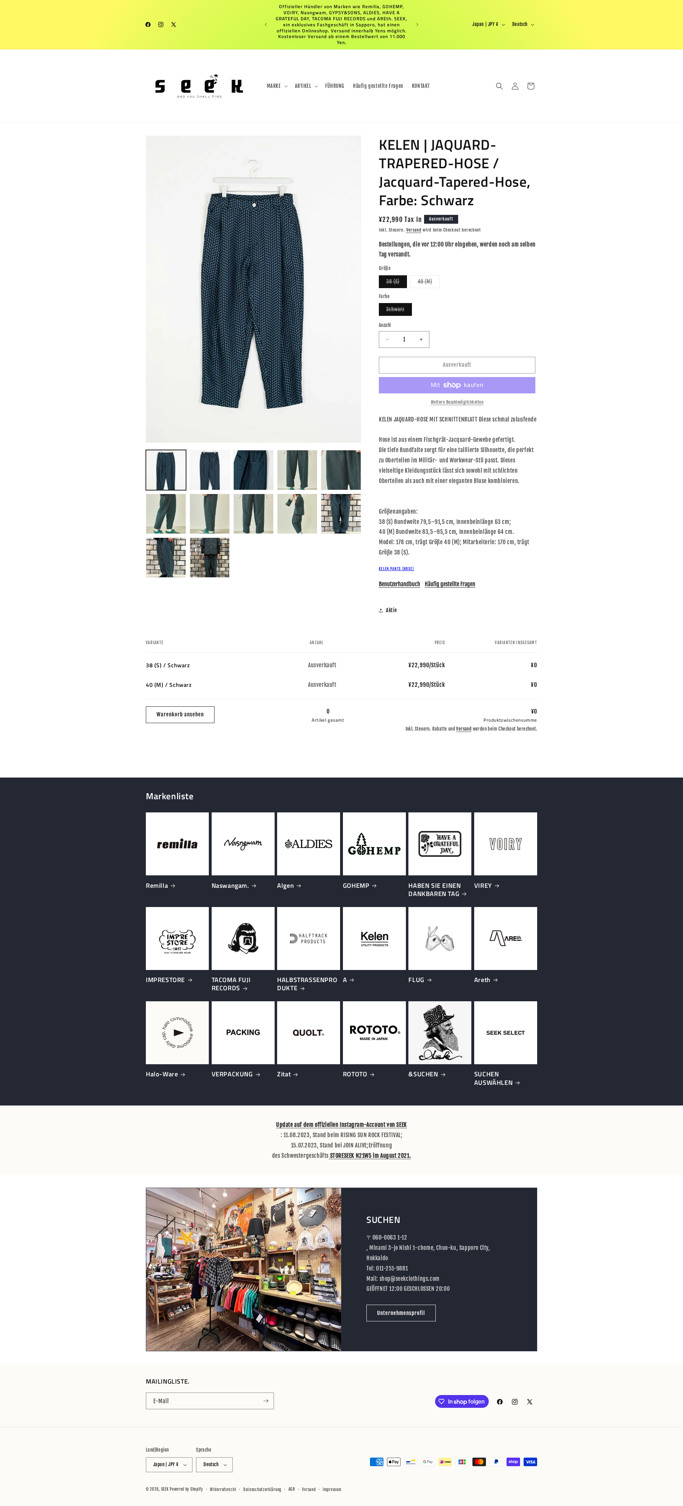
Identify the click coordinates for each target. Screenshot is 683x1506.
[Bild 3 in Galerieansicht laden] (253, 470)
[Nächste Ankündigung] (417, 24)
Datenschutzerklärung (262, 1489)
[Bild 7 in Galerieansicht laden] (210, 514)
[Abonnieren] (266, 1401)
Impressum (332, 1489)
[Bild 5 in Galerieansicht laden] (341, 470)
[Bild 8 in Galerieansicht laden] (253, 514)
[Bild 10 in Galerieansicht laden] (341, 514)
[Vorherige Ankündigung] (266, 24)
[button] (277, 86)
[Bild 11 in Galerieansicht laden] (166, 557)
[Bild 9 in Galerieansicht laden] (297, 514)
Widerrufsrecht (223, 1489)
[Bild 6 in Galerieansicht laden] (166, 514)
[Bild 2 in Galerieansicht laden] (210, 470)
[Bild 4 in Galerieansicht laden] (297, 470)
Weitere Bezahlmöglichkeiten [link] (457, 402)
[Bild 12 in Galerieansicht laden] (210, 557)
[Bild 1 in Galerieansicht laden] (166, 470)
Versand (414, 230)
